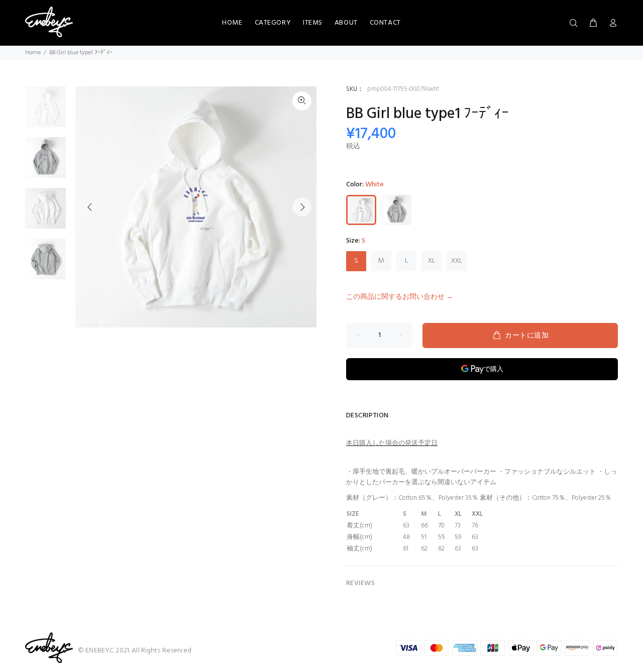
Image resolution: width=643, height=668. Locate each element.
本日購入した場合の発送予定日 (392, 443)
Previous (89, 206)
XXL (457, 261)
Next (301, 206)
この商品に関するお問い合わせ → (399, 297)
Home (33, 53)
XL (432, 261)
